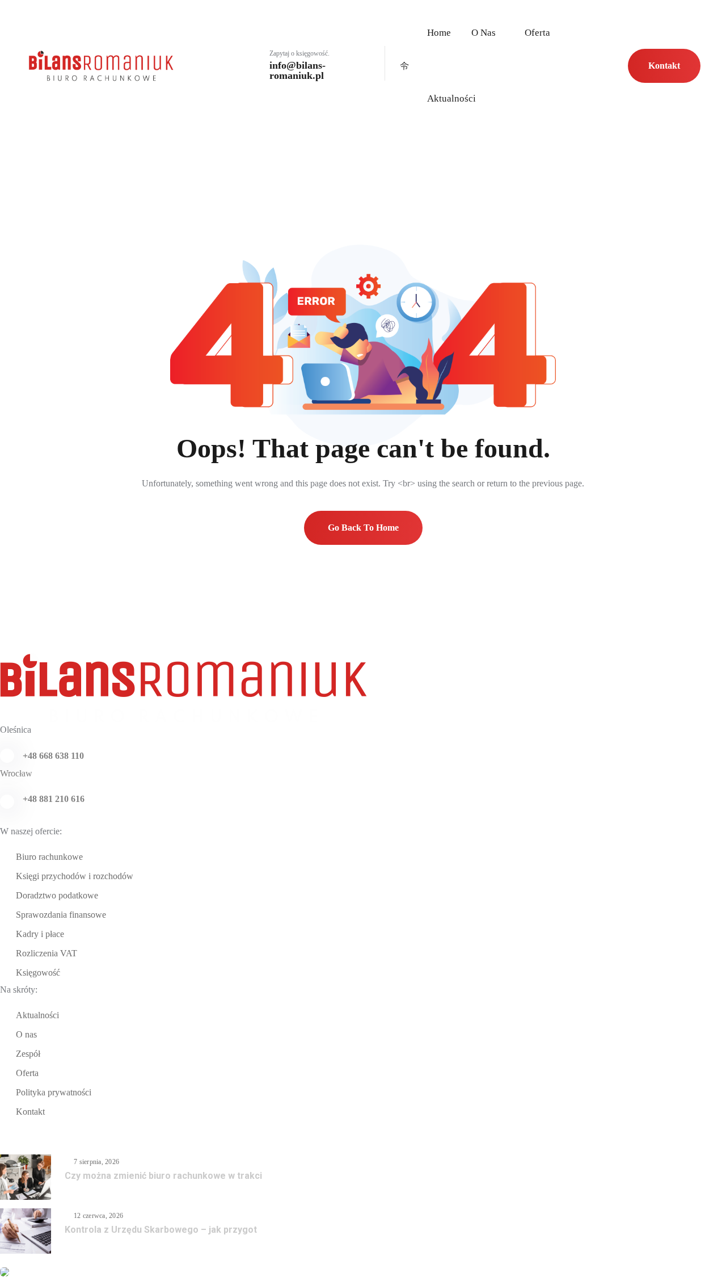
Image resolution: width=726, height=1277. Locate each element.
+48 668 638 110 (53, 756)
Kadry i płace (40, 934)
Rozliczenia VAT (46, 953)
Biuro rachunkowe (49, 857)
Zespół (28, 1053)
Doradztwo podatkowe (57, 895)
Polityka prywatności (53, 1092)
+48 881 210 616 (54, 799)
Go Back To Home (363, 527)
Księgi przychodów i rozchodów (74, 876)
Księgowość (38, 972)
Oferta (537, 33)
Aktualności (451, 99)
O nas (483, 33)
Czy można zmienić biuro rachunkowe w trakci (163, 1175)
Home (439, 33)
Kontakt (664, 65)
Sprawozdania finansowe (61, 914)
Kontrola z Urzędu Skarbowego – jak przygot (161, 1229)
